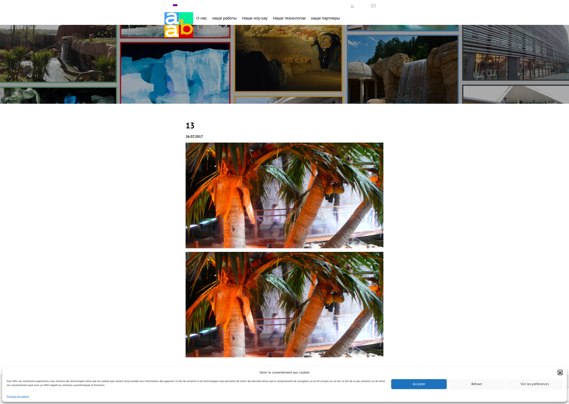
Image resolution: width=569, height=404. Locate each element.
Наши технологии (289, 18)
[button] (560, 372)
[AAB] (178, 24)
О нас (201, 18)
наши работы (224, 18)
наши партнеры (325, 18)
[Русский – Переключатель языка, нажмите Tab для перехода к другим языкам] (176, 4)
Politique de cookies (18, 396)
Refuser (476, 384)
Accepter (419, 384)
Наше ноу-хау (255, 18)
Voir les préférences (535, 384)
